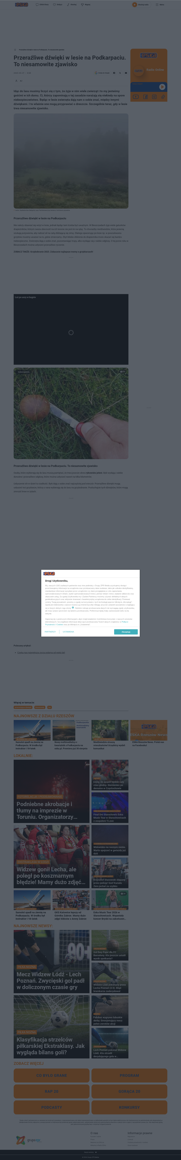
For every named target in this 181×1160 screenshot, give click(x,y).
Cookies (60, 624)
